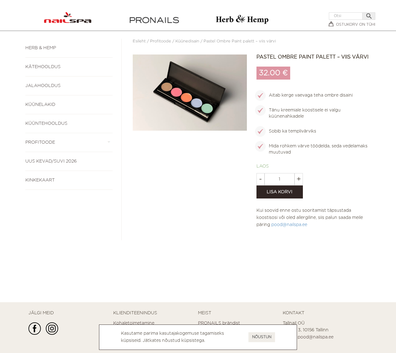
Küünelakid (40, 105)
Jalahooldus (43, 86)
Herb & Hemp (40, 48)
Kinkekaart (40, 180)
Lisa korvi (279, 192)
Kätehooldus (43, 67)
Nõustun (261, 337)
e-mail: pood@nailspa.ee (308, 337)
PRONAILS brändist (219, 323)
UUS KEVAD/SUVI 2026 (51, 161)
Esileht (139, 41)
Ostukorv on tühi (355, 24)
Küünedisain (187, 41)
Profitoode (40, 142)
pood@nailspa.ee (289, 225)
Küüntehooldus (46, 123)
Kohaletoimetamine (133, 323)
